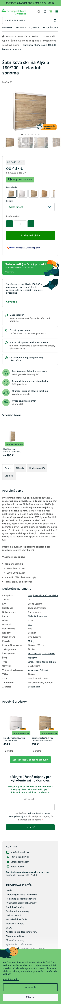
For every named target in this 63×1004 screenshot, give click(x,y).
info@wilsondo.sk (20, 852)
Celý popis (11, 301)
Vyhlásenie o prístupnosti (19, 944)
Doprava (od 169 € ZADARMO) (21, 894)
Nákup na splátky (15, 935)
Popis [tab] (8, 468)
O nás (9, 890)
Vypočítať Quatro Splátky (28, 247)
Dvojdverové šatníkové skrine (43, 595)
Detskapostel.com (20, 861)
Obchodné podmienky (17, 911)
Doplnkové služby (15, 907)
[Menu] (57, 11)
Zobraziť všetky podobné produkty (30, 759)
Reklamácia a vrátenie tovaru (21, 898)
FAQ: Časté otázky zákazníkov (21, 902)
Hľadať (55, 20)
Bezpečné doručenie (16, 919)
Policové (44, 670)
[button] (22, 134)
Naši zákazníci (13, 915)
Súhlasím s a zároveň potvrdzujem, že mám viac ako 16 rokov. (30, 816)
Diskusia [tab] (9, 475)
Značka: (7, 82)
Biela (30, 616)
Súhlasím (30, 997)
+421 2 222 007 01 (20, 856)
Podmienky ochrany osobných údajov (25, 948)
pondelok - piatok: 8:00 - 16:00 (27, 873)
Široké (31, 661)
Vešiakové (33, 670)
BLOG (9, 927)
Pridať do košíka (30, 235)
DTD (30, 624)
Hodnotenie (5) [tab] (37, 468)
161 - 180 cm (34, 653)
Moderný (32, 657)
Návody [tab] (20, 468)
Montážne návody (15, 940)
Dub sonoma (41, 616)
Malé (38, 661)
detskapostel (17, 866)
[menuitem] (7, 28)
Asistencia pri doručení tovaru (21, 931)
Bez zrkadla (34, 686)
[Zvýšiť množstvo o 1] (31, 223)
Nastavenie (30, 987)
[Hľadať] (39, 11)
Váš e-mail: (30, 799)
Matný (31, 641)
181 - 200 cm (48, 653)
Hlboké (52, 661)
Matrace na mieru (15, 923)
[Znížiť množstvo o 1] (9, 223)
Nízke (45, 661)
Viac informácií (11, 979)
